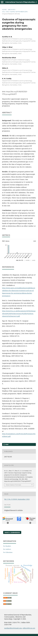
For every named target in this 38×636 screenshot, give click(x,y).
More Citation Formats (13, 485)
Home (4, 9)
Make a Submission (12, 532)
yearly (33, 260)
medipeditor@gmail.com (13, 628)
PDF (6, 444)
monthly (28, 260)
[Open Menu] (2, 2)
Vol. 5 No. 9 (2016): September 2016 (14, 11)
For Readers (7, 546)
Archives (11, 9)
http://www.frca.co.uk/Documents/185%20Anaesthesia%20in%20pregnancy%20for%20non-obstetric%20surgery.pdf (19, 313)
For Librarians (7, 552)
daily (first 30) (19, 260)
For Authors (7, 549)
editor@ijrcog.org (29, 628)
